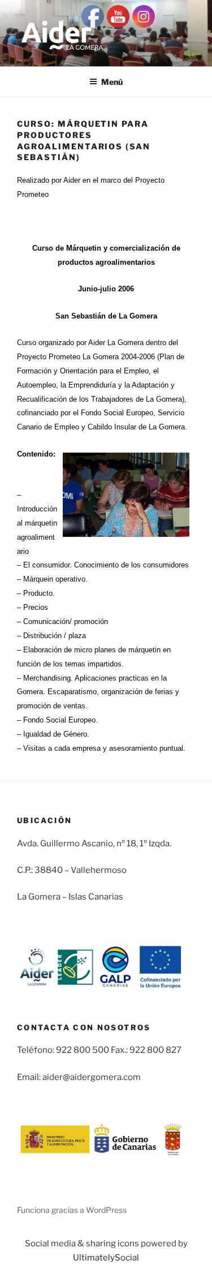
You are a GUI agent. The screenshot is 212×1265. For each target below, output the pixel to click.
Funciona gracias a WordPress (72, 1210)
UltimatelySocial (106, 1258)
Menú (112, 82)
